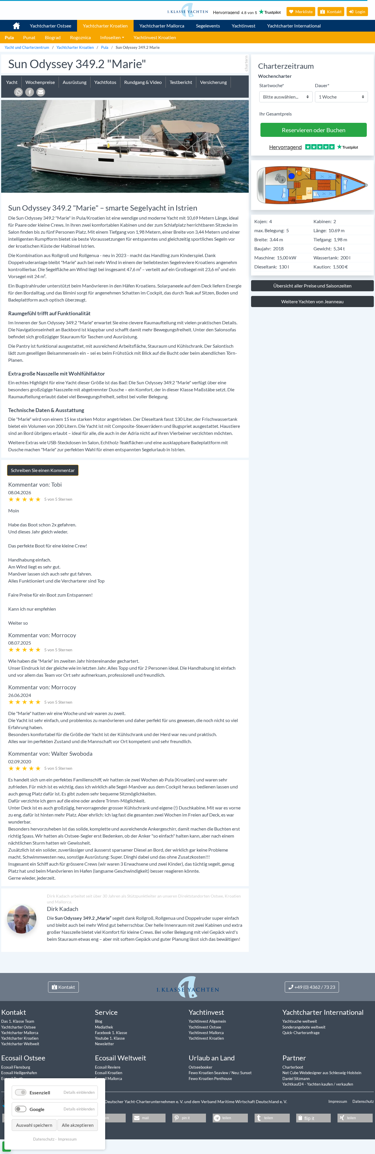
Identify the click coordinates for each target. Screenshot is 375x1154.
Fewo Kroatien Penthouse (210, 1078)
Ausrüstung (74, 82)
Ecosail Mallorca (108, 1078)
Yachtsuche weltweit (299, 1021)
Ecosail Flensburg (15, 1067)
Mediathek (104, 1027)
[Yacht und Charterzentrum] (187, 10)
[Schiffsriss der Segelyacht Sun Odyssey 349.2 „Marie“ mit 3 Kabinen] (312, 184)
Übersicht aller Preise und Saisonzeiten (312, 285)
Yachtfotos (105, 82)
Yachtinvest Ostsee (205, 1027)
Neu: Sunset (241, 1072)
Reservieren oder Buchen (313, 129)
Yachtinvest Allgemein (207, 1021)
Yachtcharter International (294, 25)
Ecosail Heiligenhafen (19, 1072)
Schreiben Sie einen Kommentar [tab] (43, 470)
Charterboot (292, 1067)
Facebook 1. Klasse (111, 1032)
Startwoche (271, 85)
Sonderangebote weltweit (303, 1027)
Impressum (338, 1101)
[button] (18, 92)
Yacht (12, 82)
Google (37, 1109)
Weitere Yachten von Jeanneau (312, 301)
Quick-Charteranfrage (301, 1032)
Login (359, 11)
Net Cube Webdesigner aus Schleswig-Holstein (321, 1072)
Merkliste (303, 11)
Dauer (322, 85)
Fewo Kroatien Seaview (209, 1072)
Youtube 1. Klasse (110, 1038)
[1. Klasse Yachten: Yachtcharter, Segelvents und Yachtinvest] (187, 986)
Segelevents (208, 25)
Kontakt (334, 11)
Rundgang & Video (143, 82)
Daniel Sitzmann (296, 1078)
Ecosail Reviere (107, 1067)
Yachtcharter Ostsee (50, 25)
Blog (98, 1021)
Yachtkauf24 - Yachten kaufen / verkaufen (317, 1084)
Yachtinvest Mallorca (206, 1032)
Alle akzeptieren (77, 1125)
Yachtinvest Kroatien (206, 1038)
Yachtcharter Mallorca (161, 25)
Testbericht (181, 82)
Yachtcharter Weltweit (20, 1043)
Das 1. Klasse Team (17, 1021)
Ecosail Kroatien (108, 1072)
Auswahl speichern (34, 1125)
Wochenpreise (40, 82)
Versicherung (213, 82)
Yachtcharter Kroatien (105, 25)
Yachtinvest (243, 25)
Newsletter (104, 1043)
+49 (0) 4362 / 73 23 (314, 987)
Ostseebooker (200, 1067)
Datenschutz (363, 1101)
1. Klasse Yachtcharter (13, 23)
